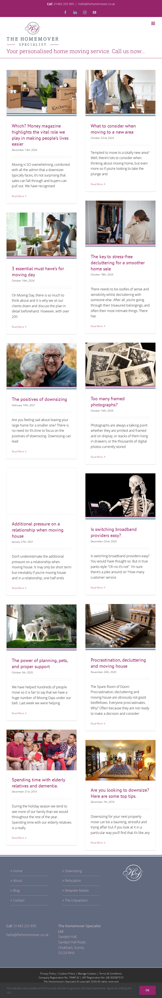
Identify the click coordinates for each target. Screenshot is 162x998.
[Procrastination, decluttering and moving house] (120, 627)
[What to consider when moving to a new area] (120, 93)
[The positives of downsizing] (42, 366)
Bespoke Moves (77, 890)
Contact (18, 900)
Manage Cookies (87, 973)
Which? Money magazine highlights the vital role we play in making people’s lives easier (41, 79)
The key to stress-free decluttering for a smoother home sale (120, 213)
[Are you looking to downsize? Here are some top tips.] (120, 760)
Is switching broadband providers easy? (120, 489)
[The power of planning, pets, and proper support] (42, 627)
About (17, 880)
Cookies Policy (67, 973)
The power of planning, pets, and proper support (41, 620)
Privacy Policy (48, 973)
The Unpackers (76, 900)
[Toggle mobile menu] (153, 23)
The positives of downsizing (41, 362)
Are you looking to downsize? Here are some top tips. (120, 753)
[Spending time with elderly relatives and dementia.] (42, 750)
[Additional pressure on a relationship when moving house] (42, 491)
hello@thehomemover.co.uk (96, 4)
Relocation (73, 880)
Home (17, 871)
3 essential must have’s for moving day (41, 228)
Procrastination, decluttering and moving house (118, 663)
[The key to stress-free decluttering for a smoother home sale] (120, 224)
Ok (148, 990)
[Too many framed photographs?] (120, 366)
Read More (18, 196)
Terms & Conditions (110, 973)
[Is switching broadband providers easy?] (120, 496)
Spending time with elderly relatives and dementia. (41, 742)
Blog (16, 890)
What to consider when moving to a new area (120, 86)
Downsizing (73, 871)
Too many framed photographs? (120, 361)
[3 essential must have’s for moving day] (42, 236)
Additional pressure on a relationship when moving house (41, 480)
